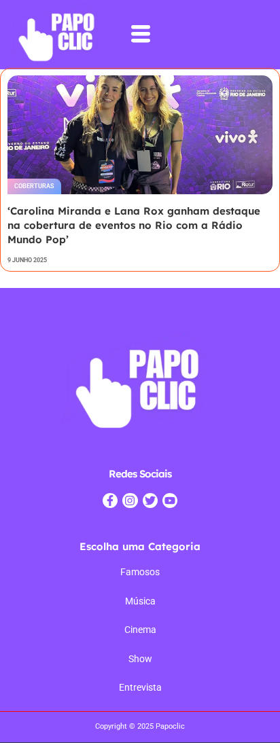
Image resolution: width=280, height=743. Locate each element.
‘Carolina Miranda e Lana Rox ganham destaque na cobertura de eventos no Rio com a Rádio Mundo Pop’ (133, 225)
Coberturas (34, 186)
